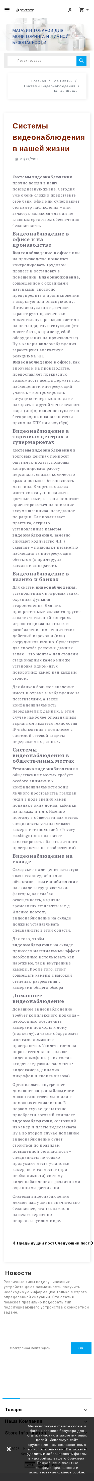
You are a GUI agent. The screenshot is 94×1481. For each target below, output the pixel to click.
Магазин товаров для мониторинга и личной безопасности (40, 36)
